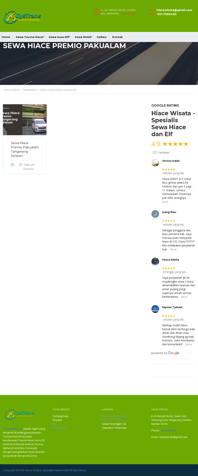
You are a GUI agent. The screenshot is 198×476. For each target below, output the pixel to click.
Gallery (102, 36)
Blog (54, 424)
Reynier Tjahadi (172, 307)
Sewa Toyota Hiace (29, 36)
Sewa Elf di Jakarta (113, 420)
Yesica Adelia (170, 259)
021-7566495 (167, 14)
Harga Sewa (59, 427)
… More (172, 249)
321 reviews (161, 152)
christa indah (171, 160)
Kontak (117, 36)
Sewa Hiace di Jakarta (114, 416)
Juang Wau (169, 212)
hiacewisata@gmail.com (174, 10)
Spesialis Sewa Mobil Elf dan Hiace (64, 470)
